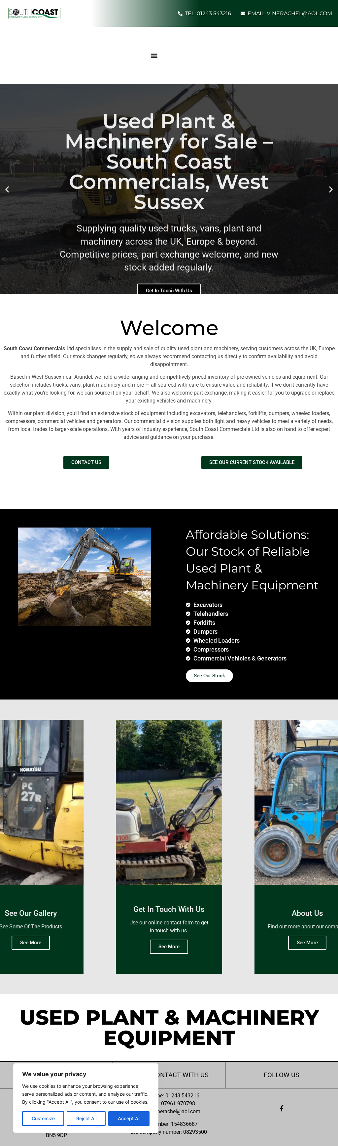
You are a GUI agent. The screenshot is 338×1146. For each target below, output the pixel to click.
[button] (154, 55)
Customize (43, 1118)
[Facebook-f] (282, 1108)
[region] (85, 1098)
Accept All (129, 1118)
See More (30, 943)
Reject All (86, 1118)
